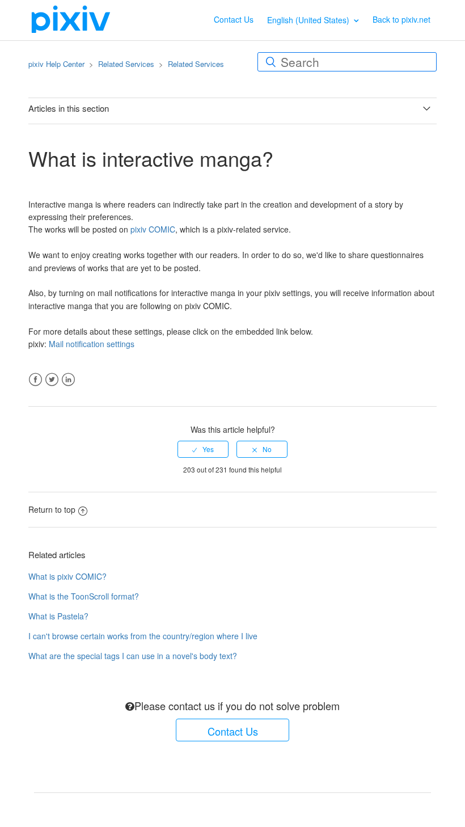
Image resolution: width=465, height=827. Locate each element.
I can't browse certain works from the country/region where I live (142, 636)
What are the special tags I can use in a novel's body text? (132, 655)
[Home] (71, 18)
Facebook (35, 380)
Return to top (51, 509)
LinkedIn (68, 380)
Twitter (52, 380)
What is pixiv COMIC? (67, 576)
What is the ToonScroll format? (83, 596)
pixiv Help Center (56, 63)
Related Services (126, 63)
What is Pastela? (58, 616)
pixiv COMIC (152, 229)
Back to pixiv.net (401, 19)
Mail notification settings (91, 343)
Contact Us (233, 19)
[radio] (203, 449)
